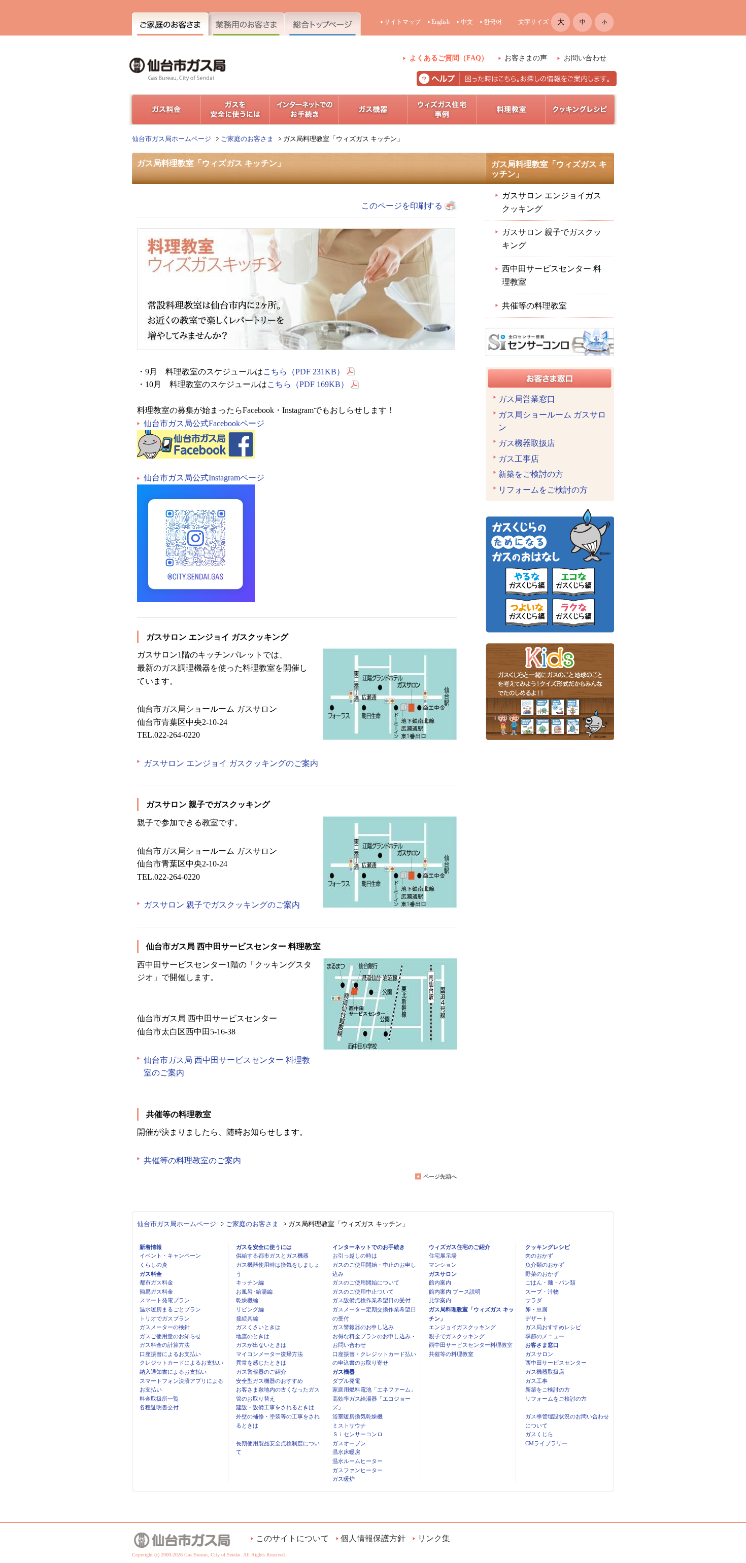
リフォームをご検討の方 (543, 489)
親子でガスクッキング (457, 1336)
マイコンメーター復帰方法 (269, 1354)
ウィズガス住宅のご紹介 (459, 1247)
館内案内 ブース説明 (455, 1292)
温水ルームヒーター (357, 1461)
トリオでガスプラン (165, 1318)
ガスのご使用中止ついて (363, 1292)
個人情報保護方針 (373, 1538)
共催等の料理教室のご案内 (192, 1160)
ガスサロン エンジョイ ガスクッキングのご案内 (231, 763)
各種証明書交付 (159, 1407)
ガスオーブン (349, 1443)
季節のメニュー (544, 1336)
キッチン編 (250, 1282)
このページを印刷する (402, 205)
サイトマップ (402, 21)
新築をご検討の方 (530, 474)
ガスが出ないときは (261, 1345)
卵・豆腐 (536, 1309)
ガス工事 (536, 1381)
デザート (536, 1318)
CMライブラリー (546, 1443)
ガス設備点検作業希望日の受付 (371, 1300)
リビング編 (250, 1309)
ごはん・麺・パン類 (550, 1282)
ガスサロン (443, 1274)
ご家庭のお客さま (247, 139)
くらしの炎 (153, 1265)
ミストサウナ (349, 1425)
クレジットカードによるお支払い (181, 1363)
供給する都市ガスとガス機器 (272, 1256)
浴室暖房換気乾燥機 (357, 1416)
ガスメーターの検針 (165, 1327)
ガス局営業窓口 (526, 399)
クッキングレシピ (547, 1247)
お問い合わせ (585, 58)
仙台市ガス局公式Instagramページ (204, 477)
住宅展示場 (443, 1256)
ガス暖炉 (343, 1479)
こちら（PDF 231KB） (304, 371)
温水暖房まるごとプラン (170, 1309)
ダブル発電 (346, 1381)
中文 (467, 21)
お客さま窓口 (542, 1345)
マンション (443, 1265)
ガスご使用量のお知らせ (170, 1336)
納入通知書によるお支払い (173, 1372)
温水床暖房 (346, 1452)
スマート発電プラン (165, 1300)
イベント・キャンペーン (170, 1256)
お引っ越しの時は (354, 1256)
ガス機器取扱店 (526, 443)
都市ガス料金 (156, 1282)
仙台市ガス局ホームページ (171, 139)
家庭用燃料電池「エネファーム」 (374, 1389)
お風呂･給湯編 (254, 1292)
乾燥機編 (247, 1300)
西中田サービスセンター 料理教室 (551, 275)
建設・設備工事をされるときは (275, 1407)
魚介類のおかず (544, 1265)
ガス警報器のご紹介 (261, 1372)
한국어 (493, 21)
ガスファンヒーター (357, 1470)
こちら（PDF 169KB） (308, 384)
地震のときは (252, 1336)
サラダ (533, 1300)
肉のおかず (539, 1256)
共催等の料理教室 (534, 305)
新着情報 (151, 1247)
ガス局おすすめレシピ (553, 1327)
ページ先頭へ (440, 1176)
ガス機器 (343, 1372)
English (440, 21)
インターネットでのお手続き (368, 1247)
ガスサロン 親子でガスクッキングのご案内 (222, 904)
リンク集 (434, 1538)
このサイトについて (292, 1538)
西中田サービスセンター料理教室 (471, 1345)
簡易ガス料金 (156, 1292)
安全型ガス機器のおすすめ (269, 1381)
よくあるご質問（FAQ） (449, 58)
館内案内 (440, 1282)
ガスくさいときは (258, 1327)
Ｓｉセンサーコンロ (357, 1434)
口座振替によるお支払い (170, 1354)
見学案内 (440, 1300)
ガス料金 (151, 1274)
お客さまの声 (525, 58)
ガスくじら (539, 1434)
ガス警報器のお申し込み (363, 1327)
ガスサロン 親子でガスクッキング (551, 239)
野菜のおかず (542, 1274)
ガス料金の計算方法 (165, 1345)
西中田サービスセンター (556, 1363)
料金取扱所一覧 (159, 1399)
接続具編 (247, 1318)
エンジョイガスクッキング (462, 1327)
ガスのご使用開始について (365, 1282)
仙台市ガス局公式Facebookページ (204, 423)
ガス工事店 (518, 459)
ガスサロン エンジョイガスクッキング (551, 202)
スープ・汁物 (542, 1292)
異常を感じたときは (261, 1363)
